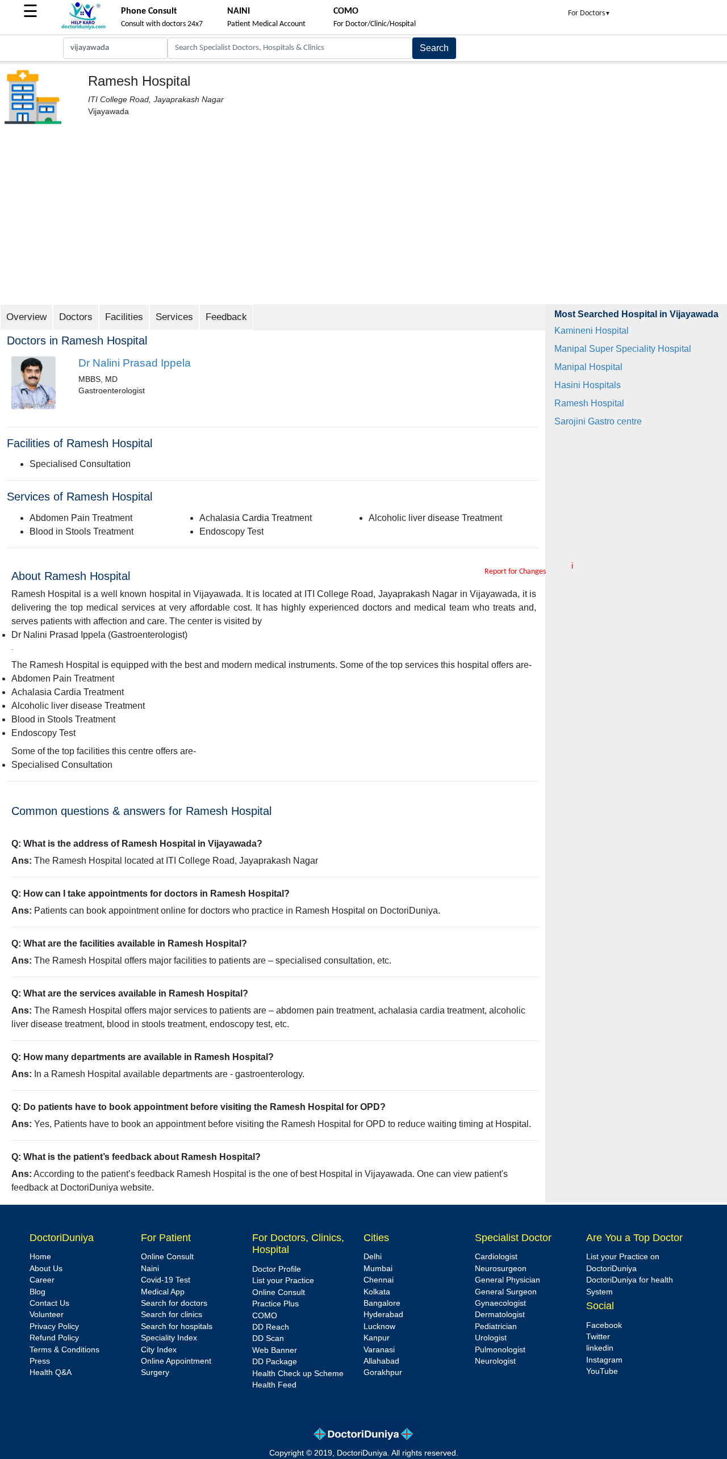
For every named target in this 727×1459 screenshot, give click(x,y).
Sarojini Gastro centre (598, 421)
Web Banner (274, 1350)
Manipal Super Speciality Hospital (622, 349)
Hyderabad (383, 1314)
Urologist (491, 1338)
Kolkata (377, 1292)
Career (42, 1280)
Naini (150, 1268)
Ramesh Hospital (589, 403)
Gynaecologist (500, 1303)
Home (40, 1256)
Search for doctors (174, 1303)
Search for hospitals (176, 1326)
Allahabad (381, 1361)
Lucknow (379, 1326)
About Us (46, 1268)
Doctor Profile (276, 1269)
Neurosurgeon (501, 1268)
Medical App (163, 1292)
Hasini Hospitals (587, 385)
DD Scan (268, 1338)
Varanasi (379, 1350)
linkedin (599, 1348)
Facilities (124, 317)
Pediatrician (496, 1326)
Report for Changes (515, 571)
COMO (264, 1315)
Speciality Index (169, 1338)
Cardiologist (496, 1256)
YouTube (602, 1371)
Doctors (76, 317)
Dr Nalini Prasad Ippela (134, 363)
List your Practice (283, 1280)
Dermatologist (500, 1314)
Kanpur (377, 1338)
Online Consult (167, 1256)
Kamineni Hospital (591, 330)
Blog (37, 1292)
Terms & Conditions (64, 1350)
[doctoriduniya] (83, 27)
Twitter (598, 1336)
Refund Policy (54, 1338)
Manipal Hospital (588, 367)
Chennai (379, 1280)
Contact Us (49, 1303)
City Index (159, 1350)
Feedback (226, 317)
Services (174, 317)
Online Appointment (176, 1361)
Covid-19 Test (165, 1280)
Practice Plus (275, 1304)
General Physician (507, 1280)
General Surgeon (506, 1292)
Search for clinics (171, 1314)
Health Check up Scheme (298, 1373)
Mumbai (378, 1268)
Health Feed (274, 1385)
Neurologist (495, 1361)
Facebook (604, 1325)
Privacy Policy (54, 1326)
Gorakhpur (383, 1372)
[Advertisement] (363, 219)
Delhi (373, 1256)
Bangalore (382, 1303)
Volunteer (47, 1314)
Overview (26, 317)
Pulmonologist (500, 1350)
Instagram (604, 1360)
